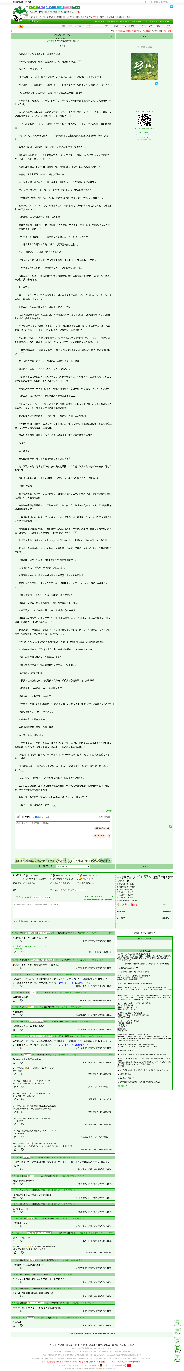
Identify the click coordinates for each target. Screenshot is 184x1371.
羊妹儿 (22, 933)
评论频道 (50, 17)
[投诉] (85, 941)
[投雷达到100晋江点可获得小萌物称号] (33, 1021)
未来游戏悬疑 (141, 22)
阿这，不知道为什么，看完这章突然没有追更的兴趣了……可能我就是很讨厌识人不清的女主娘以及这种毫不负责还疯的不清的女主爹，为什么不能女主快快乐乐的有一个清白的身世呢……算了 (144, 997)
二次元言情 (153, 22)
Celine (22, 1055)
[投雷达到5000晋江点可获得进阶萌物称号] (29, 933)
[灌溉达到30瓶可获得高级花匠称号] (49, 960)
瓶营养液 (66, 883)
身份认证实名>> (79, 983)
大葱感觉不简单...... (126, 1074)
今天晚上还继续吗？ (126, 1078)
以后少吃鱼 (24, 1260)
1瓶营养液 (31, 883)
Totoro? (22, 1190)
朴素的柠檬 (121, 884)
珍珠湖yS (23, 1218)
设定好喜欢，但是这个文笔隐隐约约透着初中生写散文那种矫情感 (142, 1054)
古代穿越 (123, 22)
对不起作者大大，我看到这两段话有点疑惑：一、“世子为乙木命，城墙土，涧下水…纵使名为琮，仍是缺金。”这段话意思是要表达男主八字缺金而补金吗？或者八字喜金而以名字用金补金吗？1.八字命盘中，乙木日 (144, 957)
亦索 (21, 1157)
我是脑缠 (23, 1176)
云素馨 (23, 1093)
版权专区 (69, 17)
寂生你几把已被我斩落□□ (128, 968)
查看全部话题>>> (123, 1086)
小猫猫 (23, 1119)
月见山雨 (120, 892)
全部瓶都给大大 (87, 883)
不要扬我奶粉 (24, 993)
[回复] (110, 941)
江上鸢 (23, 1246)
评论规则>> (45, 921)
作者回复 (20, 946)
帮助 (120, 17)
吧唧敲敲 (23, 1288)
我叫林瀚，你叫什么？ (127, 1050)
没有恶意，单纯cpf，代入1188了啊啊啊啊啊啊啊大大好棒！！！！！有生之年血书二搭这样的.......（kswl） (138, 1045)
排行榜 (41, 17)
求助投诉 (103, 17)
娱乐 (127, 17)
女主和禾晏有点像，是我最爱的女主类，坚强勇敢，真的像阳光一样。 (144, 1070)
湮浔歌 (119, 890)
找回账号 (156, 2)
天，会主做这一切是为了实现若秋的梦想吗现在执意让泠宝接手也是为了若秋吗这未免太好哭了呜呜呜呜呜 (133, 978)
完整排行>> (166, 911)
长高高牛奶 (24, 1007)
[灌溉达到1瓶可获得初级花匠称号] (47, 1036)
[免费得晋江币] (69, 41)
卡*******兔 (24, 974)
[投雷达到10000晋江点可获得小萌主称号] (31, 1036)
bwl (22, 1068)
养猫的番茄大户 (27, 1131)
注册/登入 (112, 17)
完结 (169, 22)
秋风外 (63, 38)
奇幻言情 (131, 22)
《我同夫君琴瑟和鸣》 (64, 933)
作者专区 (60, 17)
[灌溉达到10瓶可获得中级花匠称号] (46, 933)
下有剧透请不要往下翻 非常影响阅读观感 (134, 972)
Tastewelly (23, 1233)
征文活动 (88, 17)
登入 (146, 2)
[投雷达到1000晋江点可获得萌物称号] (34, 960)
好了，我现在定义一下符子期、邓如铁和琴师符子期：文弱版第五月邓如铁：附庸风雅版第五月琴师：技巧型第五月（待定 (134, 1006)
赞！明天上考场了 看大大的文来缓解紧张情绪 (135, 984)
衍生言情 (162, 22)
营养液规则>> (36, 921)
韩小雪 (22, 1204)
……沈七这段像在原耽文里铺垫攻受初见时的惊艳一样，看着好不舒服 (144, 964)
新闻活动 (79, 17)
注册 (150, 2)
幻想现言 (115, 22)
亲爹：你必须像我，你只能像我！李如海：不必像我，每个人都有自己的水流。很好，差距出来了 (133, 1015)
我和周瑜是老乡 (25, 960)
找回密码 (164, 2)
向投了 (112, 31)
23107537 (23, 1318)
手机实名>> (65, 983)
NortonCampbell (122, 900)
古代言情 (98, 22)
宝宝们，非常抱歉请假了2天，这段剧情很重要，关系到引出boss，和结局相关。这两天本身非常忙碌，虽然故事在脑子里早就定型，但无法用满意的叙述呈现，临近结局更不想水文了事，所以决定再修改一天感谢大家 (144, 1062)
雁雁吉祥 (23, 1303)
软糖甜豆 (24, 1081)
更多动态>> (166, 904)
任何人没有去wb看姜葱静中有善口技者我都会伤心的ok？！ (140, 1082)
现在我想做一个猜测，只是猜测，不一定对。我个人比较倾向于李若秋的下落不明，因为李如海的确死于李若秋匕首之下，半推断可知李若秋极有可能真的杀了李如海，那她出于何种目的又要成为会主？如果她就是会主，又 (144, 1037)
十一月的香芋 (24, 1021)
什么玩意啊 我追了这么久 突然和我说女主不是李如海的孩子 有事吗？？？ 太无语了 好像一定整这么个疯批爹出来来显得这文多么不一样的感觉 (144, 989)
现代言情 (106, 22)
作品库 (33, 17)
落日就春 (23, 1274)
